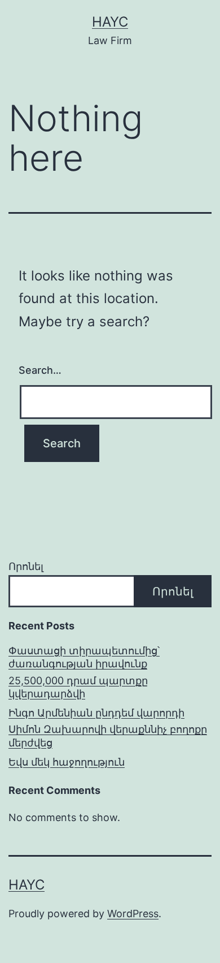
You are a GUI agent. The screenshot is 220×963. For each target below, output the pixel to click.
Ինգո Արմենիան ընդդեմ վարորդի (96, 713)
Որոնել (25, 566)
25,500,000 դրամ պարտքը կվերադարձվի (78, 687)
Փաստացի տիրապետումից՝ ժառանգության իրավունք (84, 657)
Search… (40, 370)
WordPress (133, 913)
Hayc (110, 22)
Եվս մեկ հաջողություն (66, 762)
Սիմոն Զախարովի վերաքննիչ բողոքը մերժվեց (107, 735)
